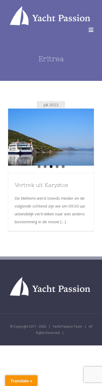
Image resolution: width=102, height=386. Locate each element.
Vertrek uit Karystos (41, 185)
